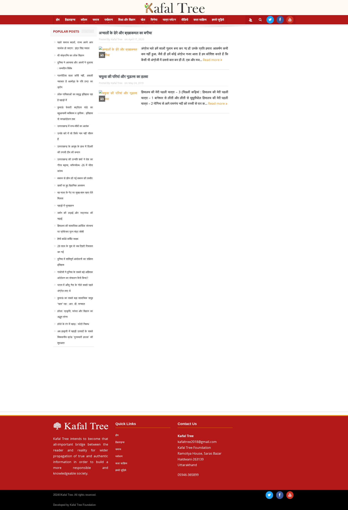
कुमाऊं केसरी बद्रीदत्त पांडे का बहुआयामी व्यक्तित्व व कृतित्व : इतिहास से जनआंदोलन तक (75, 113)
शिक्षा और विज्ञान (126, 19)
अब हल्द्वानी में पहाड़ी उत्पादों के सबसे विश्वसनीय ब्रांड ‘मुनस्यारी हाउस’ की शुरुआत (75, 337)
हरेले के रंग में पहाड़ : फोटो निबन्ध (73, 324)
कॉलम (84, 19)
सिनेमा (154, 19)
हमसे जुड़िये (218, 19)
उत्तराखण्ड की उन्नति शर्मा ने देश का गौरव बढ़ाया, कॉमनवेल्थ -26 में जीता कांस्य (75, 165)
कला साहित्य (200, 19)
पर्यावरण (109, 19)
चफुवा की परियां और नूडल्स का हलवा (123, 76)
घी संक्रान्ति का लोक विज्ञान (70, 55)
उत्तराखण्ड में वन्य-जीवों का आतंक (73, 126)
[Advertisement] (174, 383)
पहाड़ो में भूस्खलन (65, 205)
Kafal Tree (116, 39)
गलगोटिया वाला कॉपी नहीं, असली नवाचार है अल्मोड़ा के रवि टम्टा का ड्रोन (75, 81)
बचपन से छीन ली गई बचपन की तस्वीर (75, 178)
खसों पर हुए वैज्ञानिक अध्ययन (71, 185)
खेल (143, 19)
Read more (211, 60)
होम (58, 19)
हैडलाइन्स (70, 19)
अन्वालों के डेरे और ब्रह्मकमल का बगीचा (125, 33)
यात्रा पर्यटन (169, 19)
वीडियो (184, 19)
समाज (96, 19)
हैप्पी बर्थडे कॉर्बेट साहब (67, 238)
